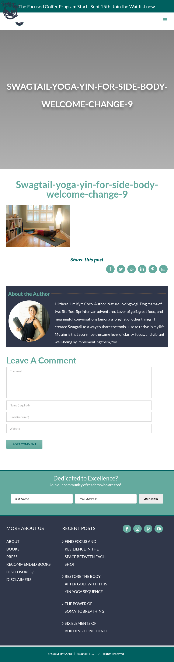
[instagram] (137, 529)
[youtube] (158, 529)
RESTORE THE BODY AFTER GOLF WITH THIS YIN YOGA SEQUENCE (86, 584)
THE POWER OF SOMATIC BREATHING (84, 607)
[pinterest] (148, 529)
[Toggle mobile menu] (165, 19)
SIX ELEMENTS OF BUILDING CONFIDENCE (86, 627)
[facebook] (127, 529)
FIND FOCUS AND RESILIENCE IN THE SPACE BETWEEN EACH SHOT (85, 553)
